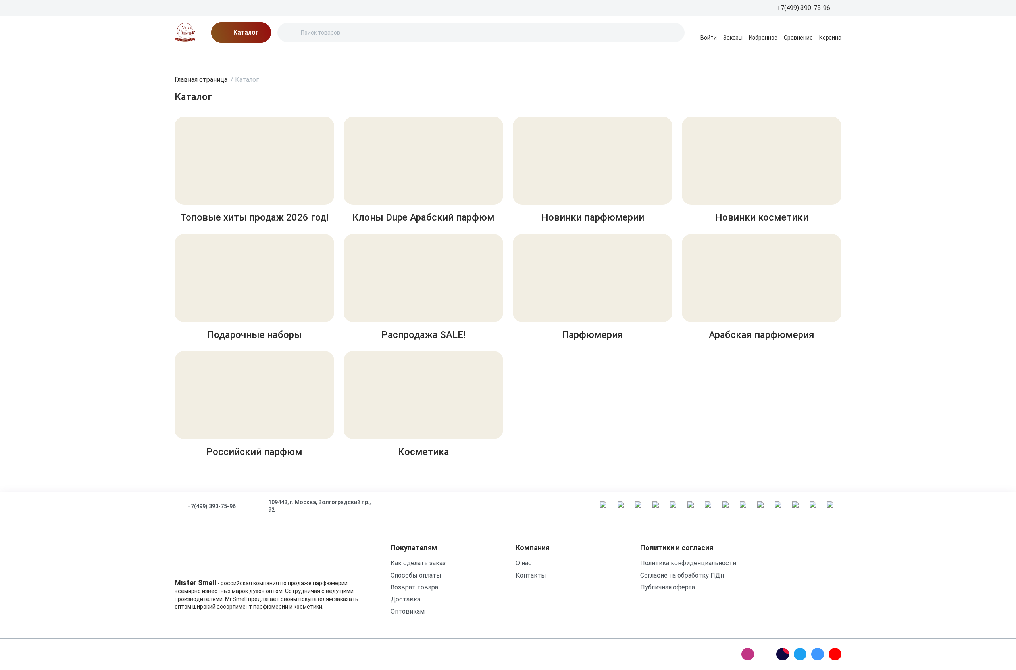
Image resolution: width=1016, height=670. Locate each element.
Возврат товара (414, 587)
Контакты (392, 57)
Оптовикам (408, 611)
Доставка (314, 57)
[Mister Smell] (185, 32)
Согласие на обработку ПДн (682, 575)
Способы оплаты (416, 575)
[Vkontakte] (817, 654)
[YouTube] (835, 654)
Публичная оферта (667, 587)
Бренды (186, 57)
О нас (278, 57)
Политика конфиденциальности (688, 563)
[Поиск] (290, 32)
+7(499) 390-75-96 (211, 506)
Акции (220, 57)
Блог (250, 57)
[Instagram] (747, 654)
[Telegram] (800, 654)
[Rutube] (782, 654)
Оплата (354, 57)
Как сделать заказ (418, 563)
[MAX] (765, 654)
